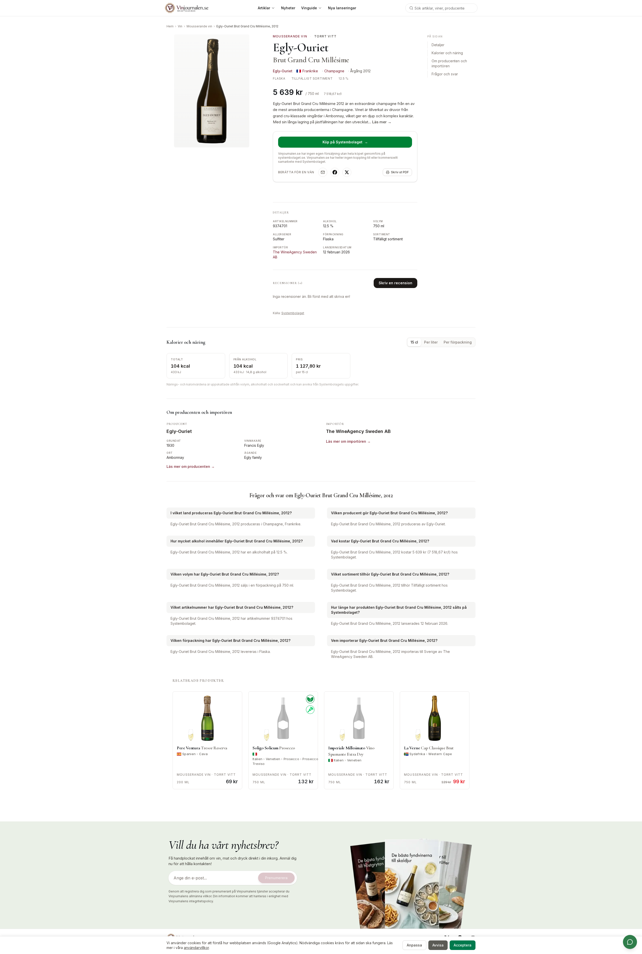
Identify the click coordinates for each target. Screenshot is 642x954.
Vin (180, 26)
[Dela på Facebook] (334, 172)
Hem (170, 26)
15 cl (414, 342)
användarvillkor (196, 947)
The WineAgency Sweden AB (358, 431)
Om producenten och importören (449, 63)
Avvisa (438, 945)
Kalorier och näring (447, 53)
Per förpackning (458, 342)
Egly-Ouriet (282, 71)
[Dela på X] (346, 172)
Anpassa (414, 945)
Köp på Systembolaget (345, 142)
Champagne (334, 71)
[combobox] (441, 8)
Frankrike (310, 71)
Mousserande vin (199, 26)
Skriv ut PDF (400, 172)
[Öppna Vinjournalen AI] (630, 942)
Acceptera (462, 945)
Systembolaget (292, 313)
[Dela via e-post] (322, 172)
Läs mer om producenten (191, 466)
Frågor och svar (445, 74)
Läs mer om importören (348, 441)
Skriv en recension (395, 283)
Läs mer (381, 122)
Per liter (431, 342)
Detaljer (438, 45)
